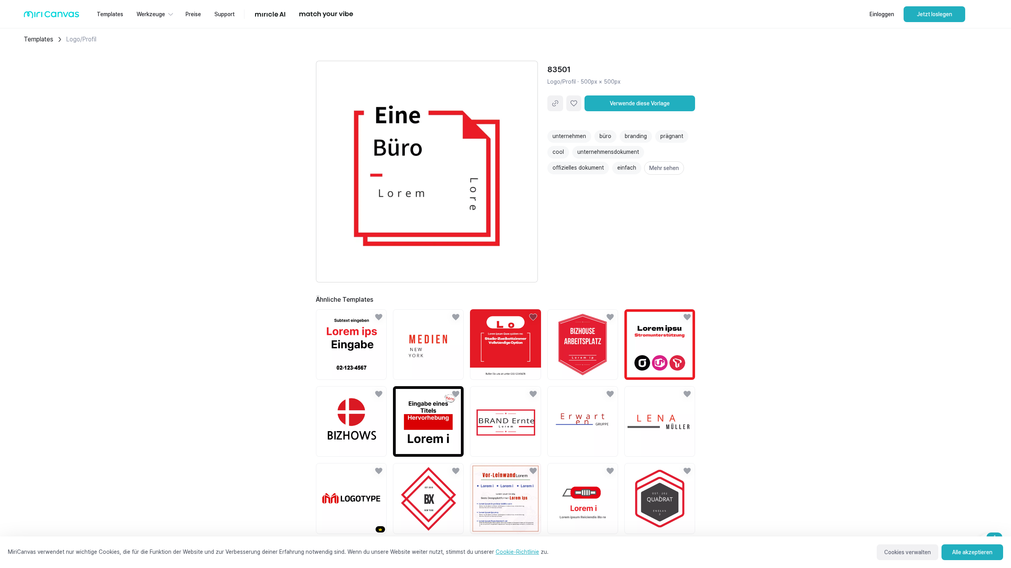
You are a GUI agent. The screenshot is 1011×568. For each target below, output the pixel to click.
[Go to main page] (51, 16)
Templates (38, 39)
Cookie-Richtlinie (517, 552)
